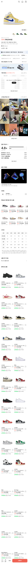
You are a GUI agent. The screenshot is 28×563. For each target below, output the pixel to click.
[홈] (22, 1)
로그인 (14, 82)
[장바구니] (25, 1)
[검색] (19, 1)
